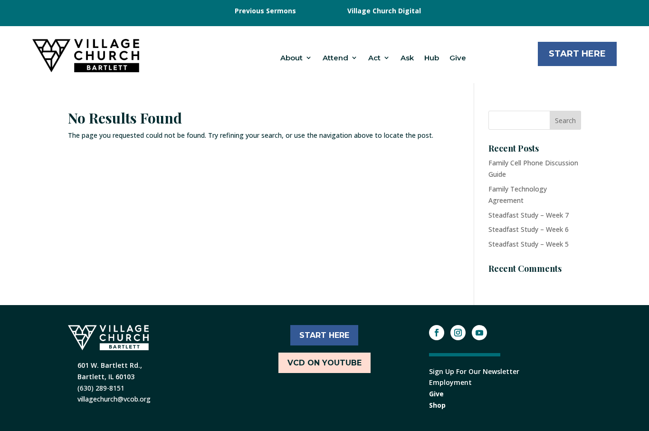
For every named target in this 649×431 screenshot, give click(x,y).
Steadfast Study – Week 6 (528, 229)
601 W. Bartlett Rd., (109, 365)
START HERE (324, 335)
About (291, 57)
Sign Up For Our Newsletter (474, 371)
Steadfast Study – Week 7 (528, 215)
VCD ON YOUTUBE (324, 362)
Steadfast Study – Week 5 (528, 244)
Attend (335, 57)
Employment (450, 382)
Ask (407, 57)
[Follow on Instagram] (458, 332)
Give (457, 57)
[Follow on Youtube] (479, 332)
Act (374, 57)
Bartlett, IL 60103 (105, 376)
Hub (431, 57)
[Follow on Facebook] (436, 332)
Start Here (577, 53)
